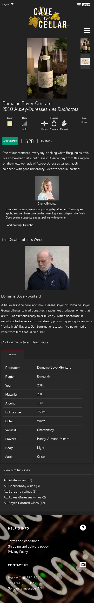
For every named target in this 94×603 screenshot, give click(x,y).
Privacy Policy (18, 551)
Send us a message (23, 588)
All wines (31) (22, 486)
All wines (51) (18, 480)
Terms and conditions (23, 540)
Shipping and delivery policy (28, 546)
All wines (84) (21, 491)
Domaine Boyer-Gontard (27, 103)
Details (12, 354)
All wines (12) (24, 503)
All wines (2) (25, 497)
